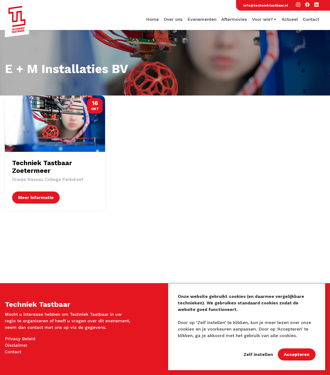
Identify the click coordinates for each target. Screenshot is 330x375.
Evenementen (201, 19)
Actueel (290, 19)
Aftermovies (234, 19)
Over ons (173, 19)
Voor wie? (262, 19)
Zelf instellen (258, 354)
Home (152, 19)
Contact (311, 19)
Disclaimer (16, 345)
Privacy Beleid (20, 338)
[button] (298, 4)
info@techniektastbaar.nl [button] (265, 5)
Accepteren (296, 354)
